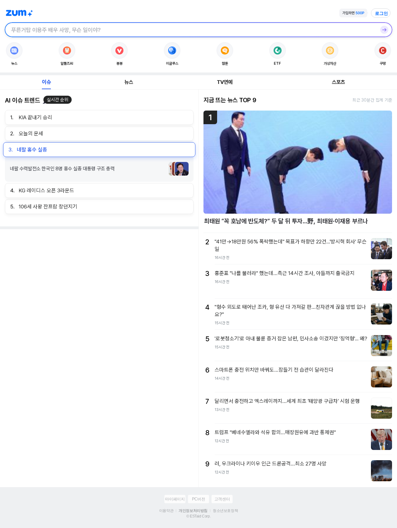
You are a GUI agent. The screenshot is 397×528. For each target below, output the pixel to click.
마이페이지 (175, 499)
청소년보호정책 (225, 510)
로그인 (381, 13)
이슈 (46, 82)
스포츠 (338, 82)
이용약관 (166, 510)
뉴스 (128, 82)
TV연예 (225, 82)
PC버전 (198, 499)
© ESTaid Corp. (198, 516)
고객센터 (222, 499)
